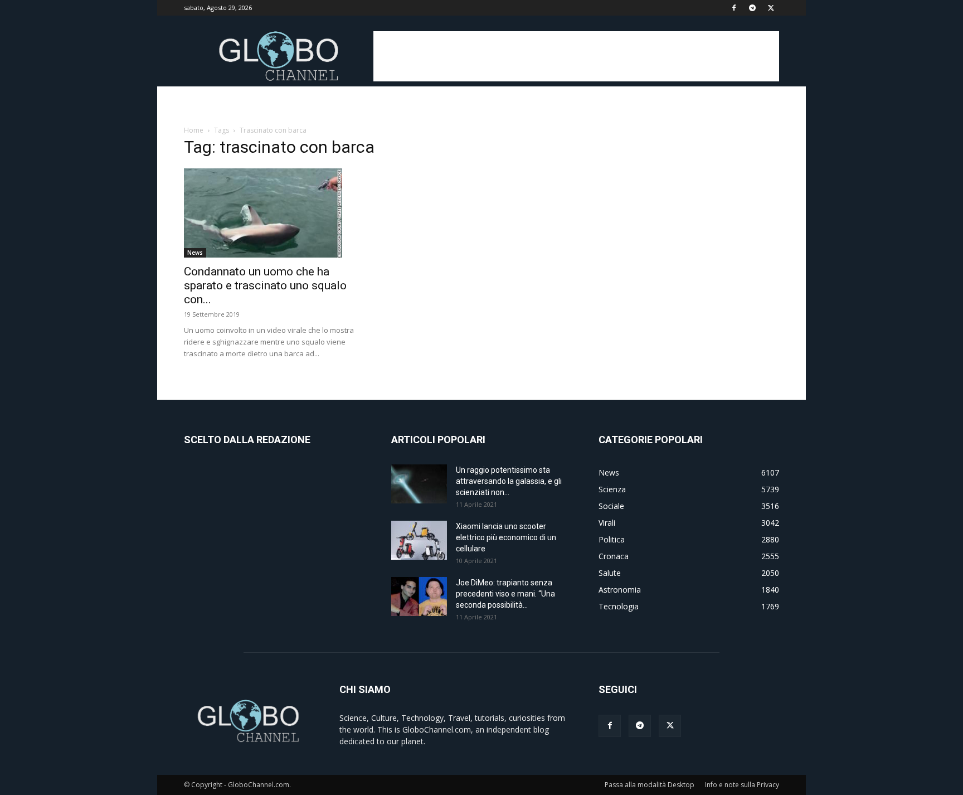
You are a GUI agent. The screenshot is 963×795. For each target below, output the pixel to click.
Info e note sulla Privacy (742, 784)
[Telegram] (752, 8)
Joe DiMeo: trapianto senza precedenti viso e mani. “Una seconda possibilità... (505, 593)
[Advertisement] (576, 56)
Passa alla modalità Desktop (649, 784)
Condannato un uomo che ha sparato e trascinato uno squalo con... (265, 285)
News (195, 252)
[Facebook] (734, 8)
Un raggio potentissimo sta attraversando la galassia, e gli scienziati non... (509, 481)
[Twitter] (770, 8)
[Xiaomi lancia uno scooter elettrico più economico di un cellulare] (419, 540)
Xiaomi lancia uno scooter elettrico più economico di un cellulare (506, 537)
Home (193, 130)
